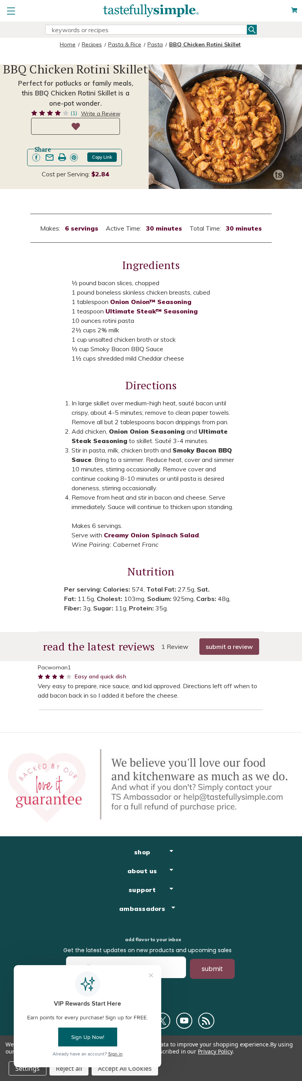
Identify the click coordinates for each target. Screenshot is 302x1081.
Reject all (69, 1068)
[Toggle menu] (11, 11)
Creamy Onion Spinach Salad (151, 535)
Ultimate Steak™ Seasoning (151, 311)
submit (212, 968)
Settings (27, 1068)
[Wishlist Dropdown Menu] (75, 126)
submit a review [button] (229, 646)
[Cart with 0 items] (294, 10)
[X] (162, 1021)
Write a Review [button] (100, 113)
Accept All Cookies (125, 1068)
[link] (36, 157)
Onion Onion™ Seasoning (151, 302)
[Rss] (206, 1021)
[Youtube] (184, 1021)
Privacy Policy (215, 1051)
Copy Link (102, 157)
